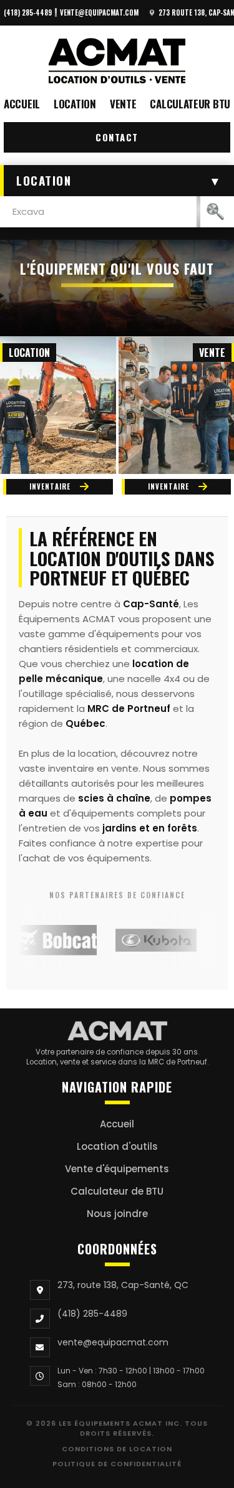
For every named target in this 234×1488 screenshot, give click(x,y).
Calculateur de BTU (117, 1191)
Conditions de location (117, 1449)
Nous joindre (117, 1213)
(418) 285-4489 (28, 12)
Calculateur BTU (190, 103)
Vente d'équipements (117, 1168)
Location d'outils (117, 1146)
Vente (123, 103)
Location (75, 103)
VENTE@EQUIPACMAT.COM (99, 12)
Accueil (22, 103)
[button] (117, 180)
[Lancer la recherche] (215, 211)
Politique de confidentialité (117, 1464)
